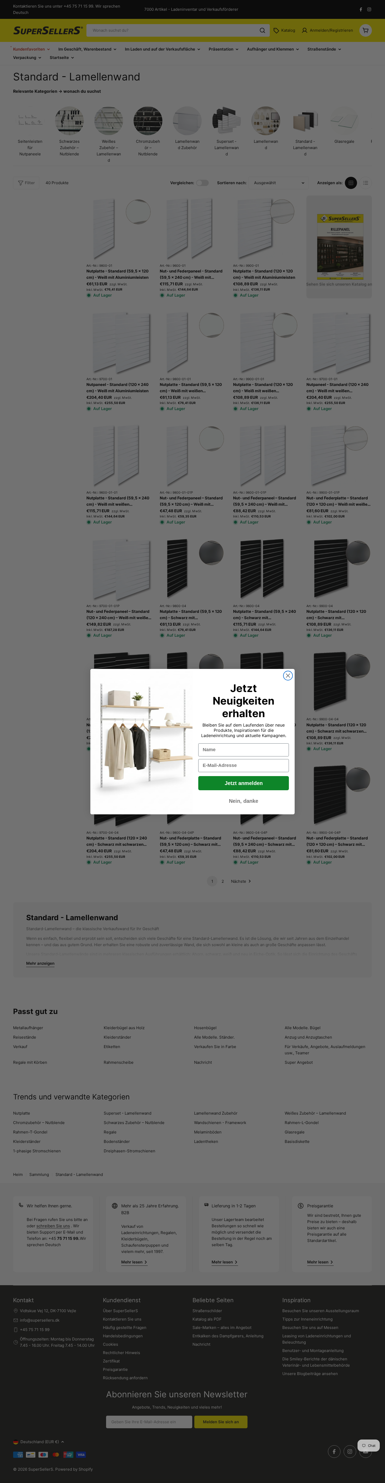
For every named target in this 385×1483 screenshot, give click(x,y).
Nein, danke (243, 801)
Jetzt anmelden (244, 783)
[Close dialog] (288, 675)
